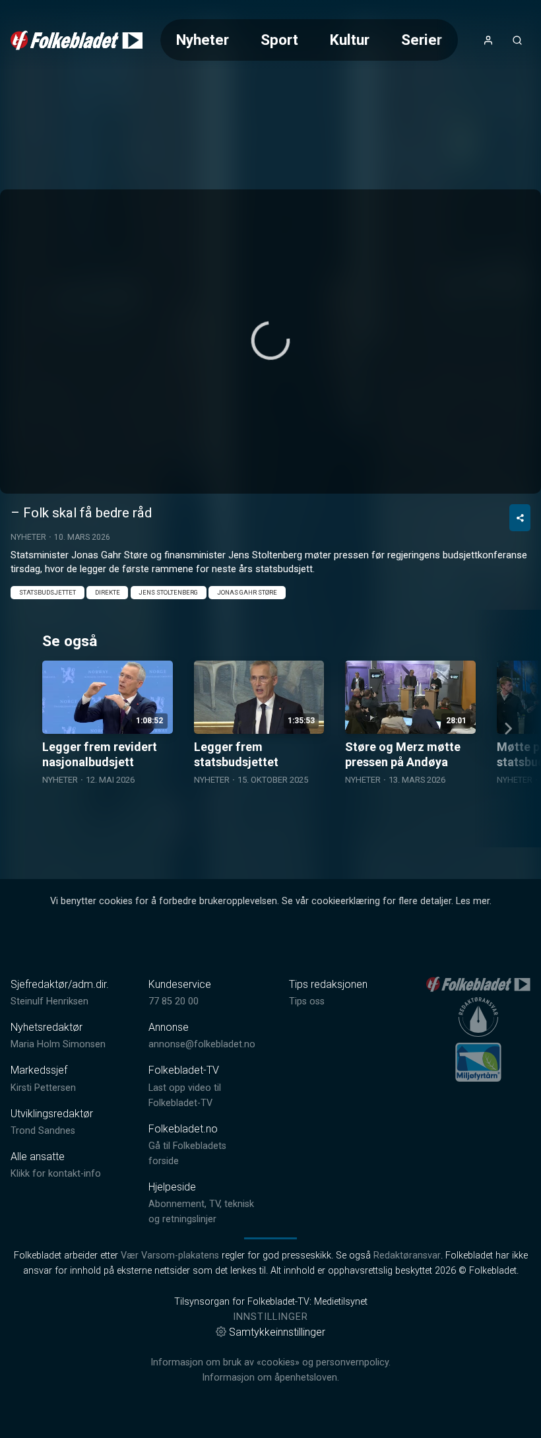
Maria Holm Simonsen (58, 1044)
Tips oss (307, 1001)
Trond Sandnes (43, 1130)
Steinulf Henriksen (49, 1001)
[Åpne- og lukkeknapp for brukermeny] (488, 40)
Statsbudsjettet (47, 592)
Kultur (349, 39)
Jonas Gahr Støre (247, 592)
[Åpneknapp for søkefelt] (517, 40)
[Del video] (519, 517)
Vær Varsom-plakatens (170, 1255)
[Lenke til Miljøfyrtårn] (478, 1062)
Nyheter (202, 39)
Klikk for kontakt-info (56, 1173)
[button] (270, 340)
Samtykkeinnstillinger (277, 1332)
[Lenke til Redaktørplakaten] (478, 1017)
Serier (421, 39)
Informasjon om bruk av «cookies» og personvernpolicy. (270, 1362)
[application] (270, 341)
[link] (77, 40)
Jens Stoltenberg (168, 592)
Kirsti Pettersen (43, 1088)
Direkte (107, 592)
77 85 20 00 (173, 1001)
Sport (279, 39)
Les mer (473, 901)
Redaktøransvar (407, 1255)
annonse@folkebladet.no (201, 1044)
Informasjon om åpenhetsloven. (270, 1377)
